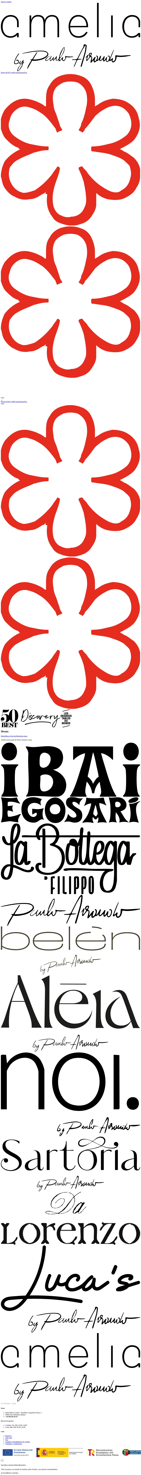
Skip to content (6, 2)
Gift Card (10, 73)
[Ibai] (70, 796)
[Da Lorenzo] (70, 1244)
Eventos (16, 73)
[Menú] (2, 400)
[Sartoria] (70, 1191)
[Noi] (70, 1136)
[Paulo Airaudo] (70, 925)
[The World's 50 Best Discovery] (31, 396)
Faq (25, 73)
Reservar (4, 73)
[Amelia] (70, 71)
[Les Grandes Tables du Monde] (66, 396)
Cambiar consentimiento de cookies (17, 1442)
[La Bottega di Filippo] (70, 894)
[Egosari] (70, 822)
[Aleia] (70, 1051)
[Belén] (70, 974)
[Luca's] (70, 1332)
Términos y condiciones (13, 1444)
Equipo (21, 73)
